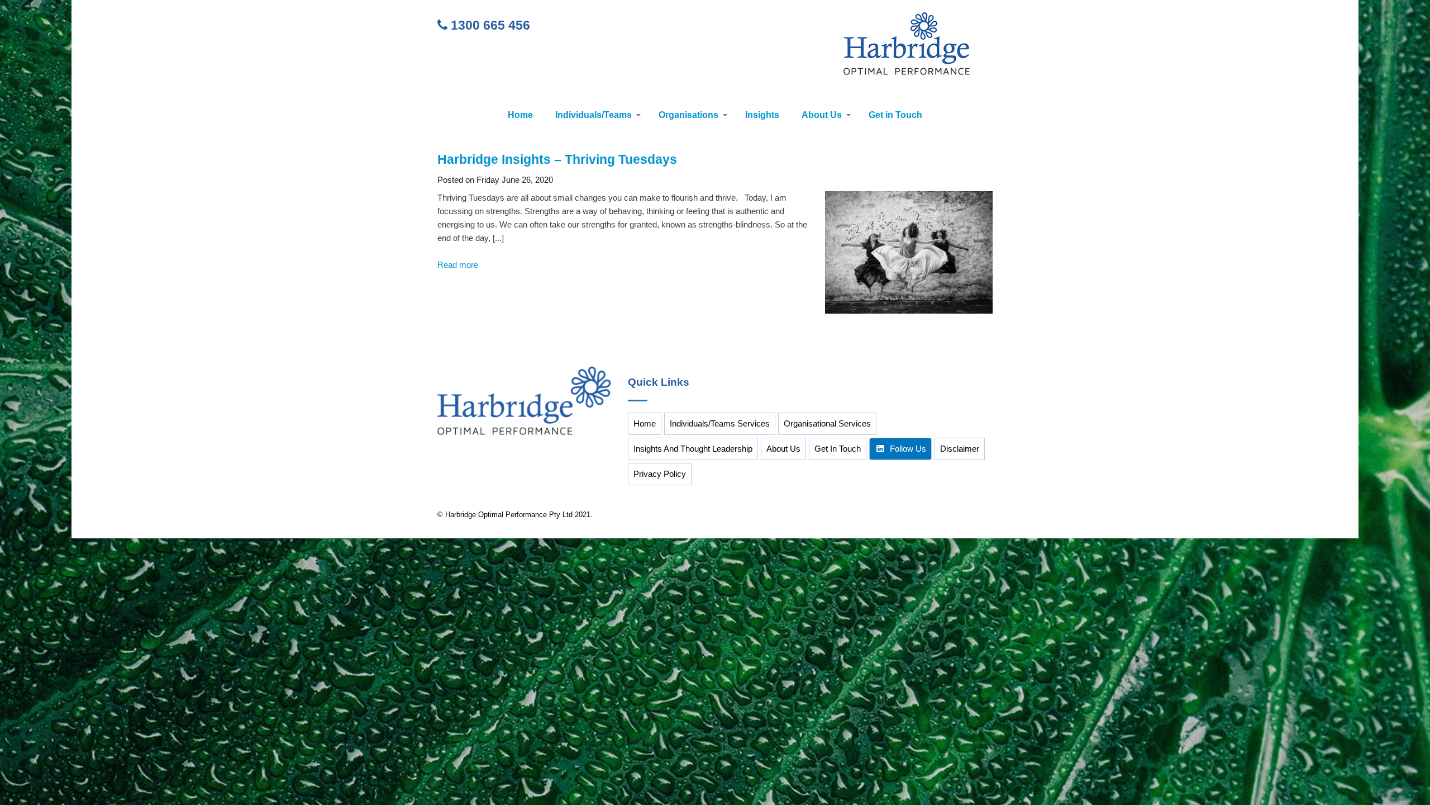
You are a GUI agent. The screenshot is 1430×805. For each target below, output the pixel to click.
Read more (457, 264)
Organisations (688, 115)
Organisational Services (827, 423)
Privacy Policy (659, 474)
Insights (762, 115)
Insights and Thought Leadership (692, 448)
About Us (822, 115)
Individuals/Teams (593, 115)
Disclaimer (959, 448)
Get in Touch (895, 115)
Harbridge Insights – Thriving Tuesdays (557, 159)
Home (520, 115)
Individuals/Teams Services (720, 423)
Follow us (908, 448)
